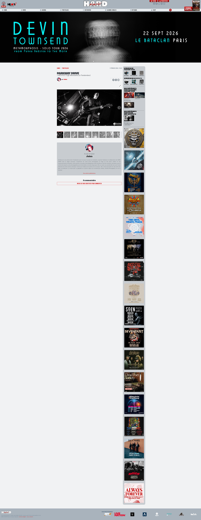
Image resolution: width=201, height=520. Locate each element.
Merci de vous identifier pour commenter (89, 183)
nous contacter (30, 516)
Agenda (44, 10)
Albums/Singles (111, 10)
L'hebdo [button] (188, 8)
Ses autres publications (89, 173)
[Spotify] (164, 4)
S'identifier (164, 1)
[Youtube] (159, 4)
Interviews (88, 10)
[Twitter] (157, 4)
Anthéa (65, 79)
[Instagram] (162, 4)
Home (5, 10)
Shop (154, 10)
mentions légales (22, 516)
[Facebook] (154, 4)
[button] (154, 1)
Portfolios (65, 10)
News (24, 10)
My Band (134, 10)
